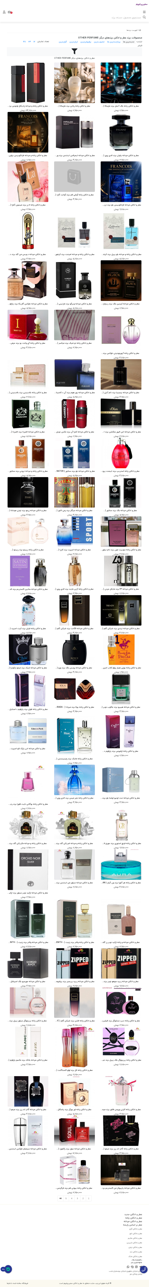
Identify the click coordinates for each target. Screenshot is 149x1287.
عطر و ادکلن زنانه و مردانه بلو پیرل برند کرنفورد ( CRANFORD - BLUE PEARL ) (121, 254)
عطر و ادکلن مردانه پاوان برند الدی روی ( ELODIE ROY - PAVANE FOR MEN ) (121, 155)
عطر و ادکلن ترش (135, 1247)
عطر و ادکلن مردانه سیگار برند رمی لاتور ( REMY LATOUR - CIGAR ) (74, 510)
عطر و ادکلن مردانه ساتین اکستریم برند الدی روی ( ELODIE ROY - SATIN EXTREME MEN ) (28, 589)
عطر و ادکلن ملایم (135, 1238)
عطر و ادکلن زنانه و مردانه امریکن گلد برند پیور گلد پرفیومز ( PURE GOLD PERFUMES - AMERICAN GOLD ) (74, 843)
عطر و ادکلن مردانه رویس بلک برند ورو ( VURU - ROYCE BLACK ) (74, 668)
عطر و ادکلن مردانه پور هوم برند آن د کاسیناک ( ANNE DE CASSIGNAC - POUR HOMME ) (74, 393)
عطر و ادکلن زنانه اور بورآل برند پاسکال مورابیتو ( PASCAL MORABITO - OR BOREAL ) (74, 1110)
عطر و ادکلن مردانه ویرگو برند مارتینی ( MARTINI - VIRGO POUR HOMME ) (74, 304)
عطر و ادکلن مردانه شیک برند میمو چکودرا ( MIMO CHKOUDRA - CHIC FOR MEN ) (28, 668)
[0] (9, 12)
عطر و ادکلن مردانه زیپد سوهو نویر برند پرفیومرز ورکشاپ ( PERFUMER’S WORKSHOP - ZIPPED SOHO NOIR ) (121, 981)
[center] (144, 17)
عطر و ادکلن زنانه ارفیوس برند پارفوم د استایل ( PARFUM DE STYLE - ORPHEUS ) (121, 751)
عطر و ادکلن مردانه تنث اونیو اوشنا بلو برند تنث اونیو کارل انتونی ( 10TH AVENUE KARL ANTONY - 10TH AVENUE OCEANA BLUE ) (121, 798)
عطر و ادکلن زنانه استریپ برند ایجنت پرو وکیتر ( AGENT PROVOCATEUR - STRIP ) (121, 471)
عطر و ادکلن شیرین (134, 1242)
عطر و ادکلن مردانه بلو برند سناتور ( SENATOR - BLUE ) (74, 471)
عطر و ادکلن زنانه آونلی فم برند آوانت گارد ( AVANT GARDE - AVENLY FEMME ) (74, 195)
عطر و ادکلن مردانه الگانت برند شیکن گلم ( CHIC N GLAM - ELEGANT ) (74, 629)
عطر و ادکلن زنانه (133, 1218)
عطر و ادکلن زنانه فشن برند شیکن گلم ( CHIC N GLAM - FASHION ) (74, 1021)
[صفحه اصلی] (140, 30)
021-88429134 (136, 1262)
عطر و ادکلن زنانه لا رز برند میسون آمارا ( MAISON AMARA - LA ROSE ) (28, 205)
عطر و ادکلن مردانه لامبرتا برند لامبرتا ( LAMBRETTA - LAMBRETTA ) (28, 432)
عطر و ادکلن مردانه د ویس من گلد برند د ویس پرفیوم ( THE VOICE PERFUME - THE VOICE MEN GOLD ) (28, 254)
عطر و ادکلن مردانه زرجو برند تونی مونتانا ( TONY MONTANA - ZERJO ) (28, 510)
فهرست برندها (132, 30)
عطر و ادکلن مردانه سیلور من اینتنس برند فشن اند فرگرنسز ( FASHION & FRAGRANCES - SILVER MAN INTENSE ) (74, 883)
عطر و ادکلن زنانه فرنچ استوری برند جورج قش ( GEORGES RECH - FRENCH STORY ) (121, 843)
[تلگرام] (140, 1267)
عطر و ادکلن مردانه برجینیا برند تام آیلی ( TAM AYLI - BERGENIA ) (121, 393)
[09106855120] (144, 1269)
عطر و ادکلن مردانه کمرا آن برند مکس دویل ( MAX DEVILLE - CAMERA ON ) (74, 432)
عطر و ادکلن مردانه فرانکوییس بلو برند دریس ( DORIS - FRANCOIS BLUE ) (121, 205)
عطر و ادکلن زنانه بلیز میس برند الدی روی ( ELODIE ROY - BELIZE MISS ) (74, 798)
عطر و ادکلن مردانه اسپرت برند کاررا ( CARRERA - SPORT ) (74, 550)
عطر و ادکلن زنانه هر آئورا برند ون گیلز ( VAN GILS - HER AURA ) (121, 883)
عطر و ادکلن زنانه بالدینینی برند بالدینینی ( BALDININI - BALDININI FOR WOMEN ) (28, 393)
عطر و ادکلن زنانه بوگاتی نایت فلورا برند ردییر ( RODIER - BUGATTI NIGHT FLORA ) (28, 804)
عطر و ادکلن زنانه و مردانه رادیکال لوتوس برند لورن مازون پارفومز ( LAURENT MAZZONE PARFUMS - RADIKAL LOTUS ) (28, 106)
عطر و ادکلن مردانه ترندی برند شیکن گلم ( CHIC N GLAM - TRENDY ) (121, 629)
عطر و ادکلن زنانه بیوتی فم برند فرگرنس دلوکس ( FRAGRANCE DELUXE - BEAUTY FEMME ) (74, 1188)
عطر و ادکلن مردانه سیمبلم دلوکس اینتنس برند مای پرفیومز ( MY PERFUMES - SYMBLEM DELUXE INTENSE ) (28, 1149)
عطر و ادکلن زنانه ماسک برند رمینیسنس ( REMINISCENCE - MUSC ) (74, 759)
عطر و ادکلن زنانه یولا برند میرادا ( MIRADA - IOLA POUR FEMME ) (74, 707)
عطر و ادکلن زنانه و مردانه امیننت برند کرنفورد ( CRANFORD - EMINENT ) (74, 254)
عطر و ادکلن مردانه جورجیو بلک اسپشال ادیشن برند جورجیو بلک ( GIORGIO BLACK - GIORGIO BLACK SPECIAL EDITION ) (28, 981)
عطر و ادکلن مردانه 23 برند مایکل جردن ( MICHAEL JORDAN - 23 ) (121, 589)
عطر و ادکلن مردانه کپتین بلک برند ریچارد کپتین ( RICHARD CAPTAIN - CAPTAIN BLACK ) (121, 304)
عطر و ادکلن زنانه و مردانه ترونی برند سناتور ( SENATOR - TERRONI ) (28, 471)
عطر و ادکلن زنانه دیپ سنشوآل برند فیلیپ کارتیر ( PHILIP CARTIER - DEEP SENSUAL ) (121, 1021)
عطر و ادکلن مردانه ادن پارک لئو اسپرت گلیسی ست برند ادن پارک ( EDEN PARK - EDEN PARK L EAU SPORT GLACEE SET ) (28, 749)
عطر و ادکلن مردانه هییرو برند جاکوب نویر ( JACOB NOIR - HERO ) (121, 707)
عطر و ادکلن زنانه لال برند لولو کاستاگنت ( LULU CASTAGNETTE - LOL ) (74, 1070)
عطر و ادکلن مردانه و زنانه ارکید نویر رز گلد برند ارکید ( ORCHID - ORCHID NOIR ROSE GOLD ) (121, 942)
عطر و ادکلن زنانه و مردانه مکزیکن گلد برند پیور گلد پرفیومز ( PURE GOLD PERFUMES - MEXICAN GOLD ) (28, 843)
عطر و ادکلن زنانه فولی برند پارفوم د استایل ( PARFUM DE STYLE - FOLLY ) (28, 709)
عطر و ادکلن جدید (133, 1214)
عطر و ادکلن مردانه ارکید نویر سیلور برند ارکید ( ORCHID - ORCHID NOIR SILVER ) (28, 893)
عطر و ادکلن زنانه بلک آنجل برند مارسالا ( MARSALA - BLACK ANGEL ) (121, 106)
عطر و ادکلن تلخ (136, 1233)
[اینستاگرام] (136, 1267)
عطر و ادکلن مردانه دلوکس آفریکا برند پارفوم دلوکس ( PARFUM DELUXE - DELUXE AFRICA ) (28, 304)
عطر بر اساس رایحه (132, 1225)
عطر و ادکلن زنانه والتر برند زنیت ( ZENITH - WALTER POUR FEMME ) (74, 942)
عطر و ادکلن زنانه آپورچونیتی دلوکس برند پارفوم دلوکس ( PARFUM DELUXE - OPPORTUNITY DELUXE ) (121, 353)
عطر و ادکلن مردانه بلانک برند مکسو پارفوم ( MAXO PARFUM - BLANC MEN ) (28, 1060)
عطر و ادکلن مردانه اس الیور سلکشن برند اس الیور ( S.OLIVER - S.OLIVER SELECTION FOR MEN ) (121, 432)
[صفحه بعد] (60, 1198)
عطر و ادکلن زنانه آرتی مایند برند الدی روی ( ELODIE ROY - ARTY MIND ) (74, 589)
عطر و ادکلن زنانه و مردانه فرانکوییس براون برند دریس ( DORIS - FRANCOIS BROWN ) (28, 155)
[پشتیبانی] (132, 1267)
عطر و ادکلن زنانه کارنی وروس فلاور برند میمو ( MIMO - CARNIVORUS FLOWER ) (121, 1110)
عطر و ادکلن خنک (135, 1256)
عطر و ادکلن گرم (135, 1228)
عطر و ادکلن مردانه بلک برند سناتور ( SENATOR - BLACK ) (121, 510)
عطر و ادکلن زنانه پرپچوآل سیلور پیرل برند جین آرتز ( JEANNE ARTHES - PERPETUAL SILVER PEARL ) (28, 1021)
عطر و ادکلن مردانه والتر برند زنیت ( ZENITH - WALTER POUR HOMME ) (28, 942)
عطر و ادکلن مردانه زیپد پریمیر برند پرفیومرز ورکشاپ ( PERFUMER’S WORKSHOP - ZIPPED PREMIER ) (74, 981)
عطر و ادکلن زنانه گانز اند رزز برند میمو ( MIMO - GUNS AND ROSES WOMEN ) (121, 1149)
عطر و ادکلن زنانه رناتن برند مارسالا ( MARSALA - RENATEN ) (74, 106)
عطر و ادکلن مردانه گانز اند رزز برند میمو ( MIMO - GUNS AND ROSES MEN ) (28, 1110)
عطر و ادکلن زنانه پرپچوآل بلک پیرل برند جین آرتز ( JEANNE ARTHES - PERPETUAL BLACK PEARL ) (121, 1060)
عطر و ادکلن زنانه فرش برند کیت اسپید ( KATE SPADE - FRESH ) (28, 629)
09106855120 (137, 1260)
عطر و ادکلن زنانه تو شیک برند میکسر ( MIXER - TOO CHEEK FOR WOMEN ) (74, 343)
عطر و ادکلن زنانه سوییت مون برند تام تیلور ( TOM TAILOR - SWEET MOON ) (121, 550)
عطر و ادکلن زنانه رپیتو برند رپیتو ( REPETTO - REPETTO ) (28, 550)
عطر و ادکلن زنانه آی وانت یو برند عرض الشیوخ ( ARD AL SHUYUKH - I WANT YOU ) (28, 343)
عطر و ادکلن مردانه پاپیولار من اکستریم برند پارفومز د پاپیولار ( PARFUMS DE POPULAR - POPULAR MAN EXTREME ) (121, 1188)
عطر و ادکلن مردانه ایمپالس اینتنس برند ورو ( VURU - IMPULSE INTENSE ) (74, 155)
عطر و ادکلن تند (136, 1251)
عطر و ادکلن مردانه (133, 1221)
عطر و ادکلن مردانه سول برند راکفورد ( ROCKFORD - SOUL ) (74, 1149)
